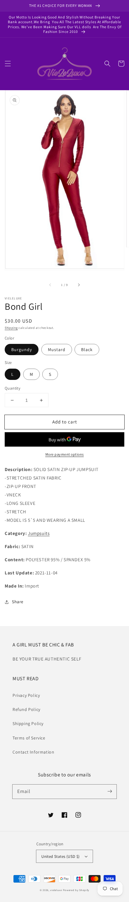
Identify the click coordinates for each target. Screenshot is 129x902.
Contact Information (33, 752)
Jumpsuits (38, 533)
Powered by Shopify (76, 890)
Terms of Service (29, 738)
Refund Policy (26, 709)
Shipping (11, 328)
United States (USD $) (60, 856)
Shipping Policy (28, 723)
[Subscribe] (109, 791)
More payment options (64, 454)
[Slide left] (50, 285)
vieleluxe (56, 890)
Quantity (12, 388)
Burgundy (21, 349)
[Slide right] (78, 285)
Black (87, 349)
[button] (8, 63)
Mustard (56, 349)
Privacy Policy (26, 695)
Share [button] (17, 601)
